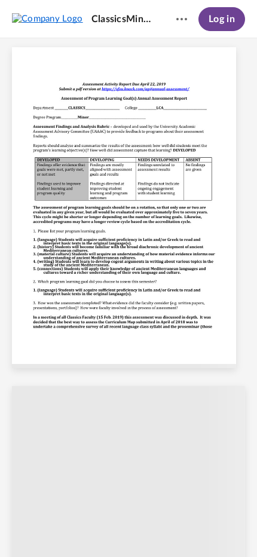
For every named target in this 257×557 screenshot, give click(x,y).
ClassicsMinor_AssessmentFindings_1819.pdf (122, 19)
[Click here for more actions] (182, 19)
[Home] (47, 19)
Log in (222, 19)
